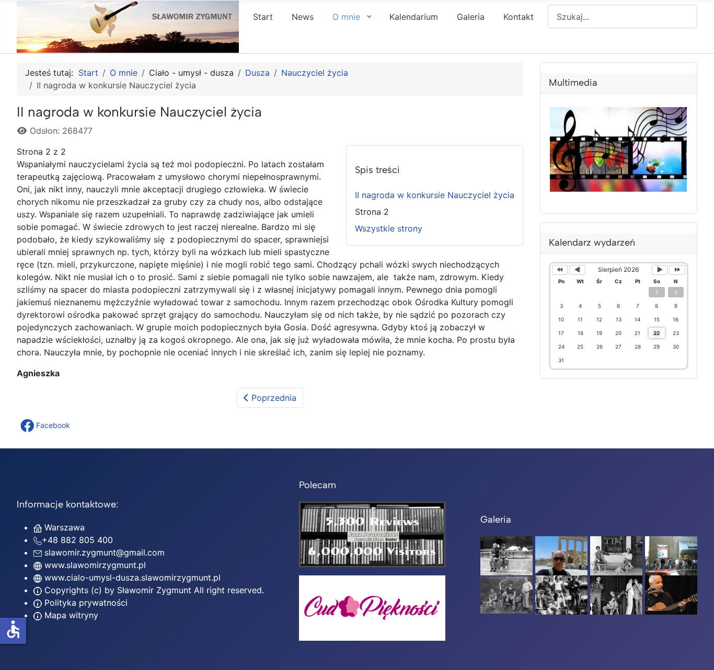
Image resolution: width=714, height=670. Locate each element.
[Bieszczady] (506, 594)
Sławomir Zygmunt (152, 590)
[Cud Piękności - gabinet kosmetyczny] (372, 608)
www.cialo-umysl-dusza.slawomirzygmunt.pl (132, 577)
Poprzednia (272, 397)
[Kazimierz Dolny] (616, 555)
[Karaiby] (561, 555)
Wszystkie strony (388, 228)
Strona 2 (372, 211)
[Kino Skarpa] (671, 555)
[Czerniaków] (506, 555)
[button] (46, 425)
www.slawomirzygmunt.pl (95, 565)
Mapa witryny (70, 615)
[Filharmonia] (671, 594)
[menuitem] (263, 16)
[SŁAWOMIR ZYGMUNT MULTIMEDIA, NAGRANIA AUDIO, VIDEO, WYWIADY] (619, 188)
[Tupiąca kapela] (616, 594)
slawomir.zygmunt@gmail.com (104, 552)
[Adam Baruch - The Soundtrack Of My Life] (372, 533)
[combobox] (622, 16)
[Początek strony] (696, 651)
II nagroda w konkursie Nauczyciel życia (434, 195)
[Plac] (561, 594)
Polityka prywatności (85, 602)
